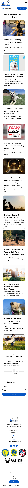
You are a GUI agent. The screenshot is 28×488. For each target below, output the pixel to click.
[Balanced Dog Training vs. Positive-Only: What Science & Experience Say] (14, 246)
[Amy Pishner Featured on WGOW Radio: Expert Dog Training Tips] (14, 140)
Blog (14, 476)
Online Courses (14, 472)
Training (14, 469)
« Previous (7, 370)
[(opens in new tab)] (14, 460)
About (14, 474)
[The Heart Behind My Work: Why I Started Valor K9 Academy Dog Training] (14, 212)
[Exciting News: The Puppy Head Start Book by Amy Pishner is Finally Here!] (14, 71)
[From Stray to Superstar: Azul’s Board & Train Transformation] (14, 106)
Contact (14, 478)
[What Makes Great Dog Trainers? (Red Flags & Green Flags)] (14, 281)
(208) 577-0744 (9, 8)
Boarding (14, 471)
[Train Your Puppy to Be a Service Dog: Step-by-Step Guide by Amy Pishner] (14, 316)
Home (14, 467)
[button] (22, 8)
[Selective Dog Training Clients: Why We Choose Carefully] (14, 36)
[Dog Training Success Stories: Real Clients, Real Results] (14, 351)
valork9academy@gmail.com (14, 441)
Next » (15, 373)
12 (11, 373)
